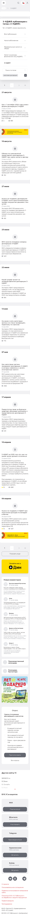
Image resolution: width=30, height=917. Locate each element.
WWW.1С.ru (6, 778)
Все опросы (15, 760)
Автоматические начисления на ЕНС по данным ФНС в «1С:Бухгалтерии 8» (15, 618)
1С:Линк (5, 781)
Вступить (15, 855)
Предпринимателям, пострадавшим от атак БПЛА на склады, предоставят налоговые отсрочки (14, 604)
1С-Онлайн (6, 784)
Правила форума (8, 901)
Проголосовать (15, 755)
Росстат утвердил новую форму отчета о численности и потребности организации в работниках (15, 589)
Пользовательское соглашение (13, 887)
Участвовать (15, 824)
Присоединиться (15, 840)
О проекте (5, 884)
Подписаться (15, 809)
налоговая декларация (10, 75)
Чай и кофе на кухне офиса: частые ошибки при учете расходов (14, 633)
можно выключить (19, 28)
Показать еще (15, 554)
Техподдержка (7, 904)
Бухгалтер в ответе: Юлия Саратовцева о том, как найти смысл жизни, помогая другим (14, 649)
